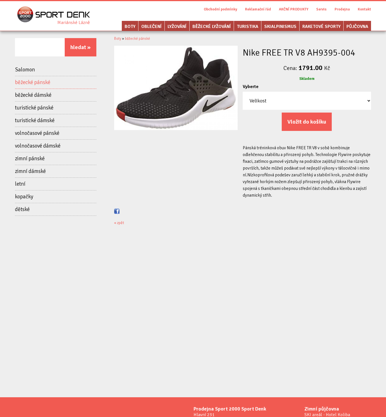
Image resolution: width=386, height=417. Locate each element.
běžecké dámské (33, 95)
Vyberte (251, 86)
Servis (321, 9)
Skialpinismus (280, 26)
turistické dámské (35, 120)
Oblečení (151, 26)
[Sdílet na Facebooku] (117, 210)
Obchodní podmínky (220, 9)
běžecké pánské (32, 82)
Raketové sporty (321, 26)
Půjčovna (357, 26)
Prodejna (342, 9)
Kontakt (364, 9)
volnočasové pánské (37, 133)
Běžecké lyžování (211, 26)
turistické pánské (34, 107)
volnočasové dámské (37, 145)
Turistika (247, 26)
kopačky (24, 196)
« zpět (119, 222)
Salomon (25, 69)
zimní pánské (30, 158)
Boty (130, 26)
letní (20, 184)
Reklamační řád (258, 9)
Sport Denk (73, 22)
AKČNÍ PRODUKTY (293, 9)
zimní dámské (30, 171)
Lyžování (177, 26)
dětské (22, 209)
